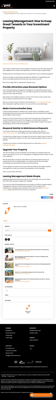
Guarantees (9, 335)
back (5, 221)
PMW (48, 375)
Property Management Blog (10, 12)
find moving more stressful (43, 102)
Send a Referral (34, 340)
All (7, 290)
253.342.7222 (51, 1)
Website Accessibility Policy (38, 382)
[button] (6, 239)
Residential (9, 330)
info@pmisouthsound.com (13, 355)
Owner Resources (10, 333)
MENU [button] (54, 6)
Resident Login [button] (34, 333)
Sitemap (4, 376)
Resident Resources (35, 330)
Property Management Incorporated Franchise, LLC (34, 367)
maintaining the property (10, 133)
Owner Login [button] (9, 337)
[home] (7, 6)
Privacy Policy (11, 376)
